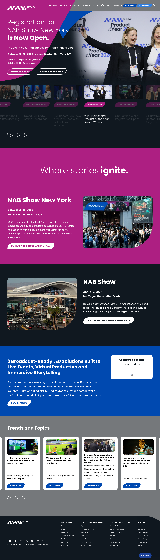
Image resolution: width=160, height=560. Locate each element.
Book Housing (65, 532)
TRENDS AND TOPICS (120, 522)
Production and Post (132, 475)
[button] (154, 5)
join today (108, 104)
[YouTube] (9, 541)
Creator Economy (116, 532)
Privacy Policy (142, 539)
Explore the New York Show (30, 246)
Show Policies (142, 542)
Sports (10, 475)
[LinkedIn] (32, 541)
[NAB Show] (24, 5)
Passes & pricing (51, 71)
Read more (16, 486)
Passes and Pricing (87, 529)
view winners (48, 104)
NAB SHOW (66, 522)
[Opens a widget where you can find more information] (145, 556)
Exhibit (63, 529)
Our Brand (141, 526)
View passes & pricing (144, 106)
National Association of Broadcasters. (24, 544)
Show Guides (114, 545)
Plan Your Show (86, 545)
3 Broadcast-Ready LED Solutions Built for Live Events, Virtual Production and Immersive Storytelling (137, 462)
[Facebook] (15, 541)
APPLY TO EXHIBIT (144, 5)
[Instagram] (21, 541)
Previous (10, 134)
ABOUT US (143, 522)
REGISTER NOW (129, 5)
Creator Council (143, 536)
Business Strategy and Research (60, 465)
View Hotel (84, 532)
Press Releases (143, 532)
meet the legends (19, 104)
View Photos (65, 539)
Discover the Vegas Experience (108, 320)
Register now (20, 71)
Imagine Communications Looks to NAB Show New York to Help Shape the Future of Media (61, 459)
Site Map (141, 545)
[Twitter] (26, 541)
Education (64, 545)
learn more (19, 403)
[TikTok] (37, 541)
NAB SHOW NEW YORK (92, 522)
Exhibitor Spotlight (54, 475)
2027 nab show (79, 104)
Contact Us (142, 529)
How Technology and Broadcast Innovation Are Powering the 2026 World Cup (98, 462)
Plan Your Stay (86, 542)
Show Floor (64, 542)
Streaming (19, 475)
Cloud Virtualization (54, 469)
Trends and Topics (100, 478)
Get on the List (65, 526)
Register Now (85, 526)
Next (19, 134)
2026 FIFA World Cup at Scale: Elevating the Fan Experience (19, 461)
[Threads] (43, 541)
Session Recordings (67, 536)
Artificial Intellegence (117, 526)
